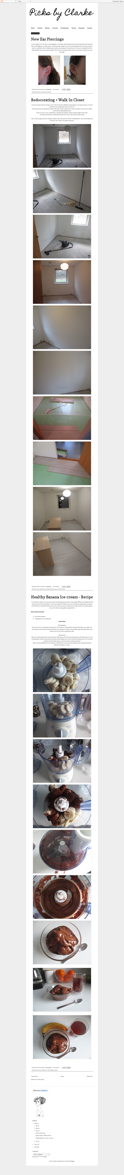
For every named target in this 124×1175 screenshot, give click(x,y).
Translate (44, 1157)
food (38, 1070)
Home (33, 28)
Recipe (52, 1070)
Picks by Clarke (61, 13)
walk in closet (62, 589)
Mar (37, 1128)
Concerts (55, 28)
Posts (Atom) (41, 1079)
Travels (74, 28)
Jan (37, 1141)
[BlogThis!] (64, 89)
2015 (35, 1144)
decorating (42, 589)
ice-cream (48, 1070)
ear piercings (43, 92)
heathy (43, 1070)
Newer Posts (34, 1076)
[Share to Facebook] (68, 89)
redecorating (52, 589)
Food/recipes (65, 28)
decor (38, 589)
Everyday (81, 28)
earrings (49, 92)
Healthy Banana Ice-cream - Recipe (62, 597)
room (57, 589)
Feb (37, 1131)
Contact (89, 28)
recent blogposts (52, 44)
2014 (35, 1147)
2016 (35, 92)
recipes (55, 1070)
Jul (37, 1126)
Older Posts (90, 1076)
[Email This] (63, 89)
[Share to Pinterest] (70, 89)
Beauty (47, 28)
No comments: (56, 89)
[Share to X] (66, 89)
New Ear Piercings (47, 39)
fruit (40, 1070)
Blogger (73, 1161)
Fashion (39, 28)
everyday (47, 589)
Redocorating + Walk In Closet (57, 100)
